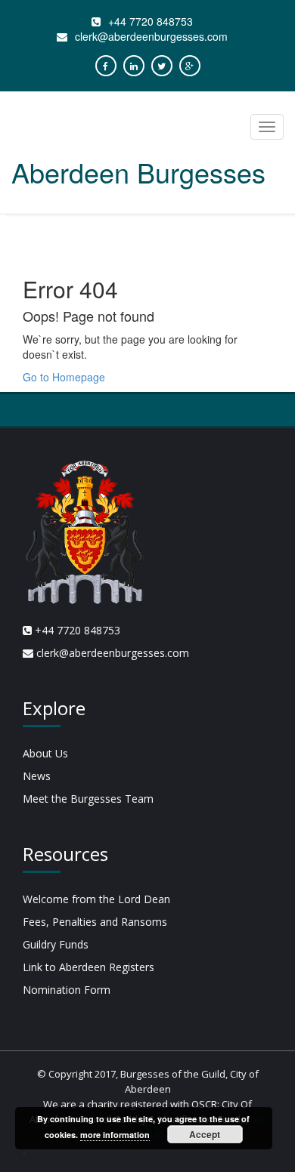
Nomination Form (66, 989)
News (37, 776)
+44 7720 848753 (150, 21)
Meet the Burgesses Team (88, 798)
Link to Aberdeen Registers (88, 967)
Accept (204, 1134)
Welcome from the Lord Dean (96, 899)
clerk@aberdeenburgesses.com (151, 36)
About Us (45, 753)
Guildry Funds (55, 944)
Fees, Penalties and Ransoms (95, 921)
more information (115, 1134)
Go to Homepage (64, 376)
